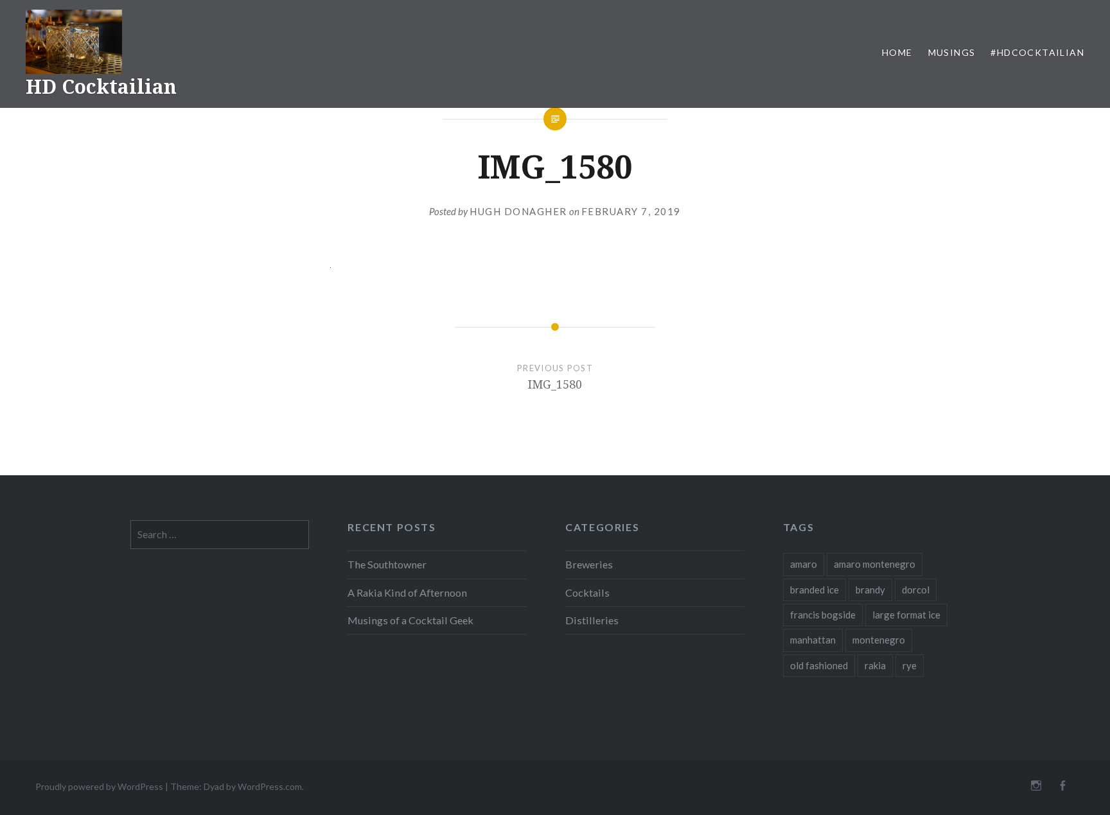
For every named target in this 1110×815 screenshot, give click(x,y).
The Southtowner (387, 564)
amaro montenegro (874, 564)
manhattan (813, 639)
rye (910, 665)
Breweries (589, 564)
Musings (952, 52)
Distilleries (592, 620)
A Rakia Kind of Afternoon (407, 592)
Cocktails (587, 592)
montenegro (878, 639)
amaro (803, 564)
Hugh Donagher (518, 211)
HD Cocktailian (101, 86)
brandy (870, 589)
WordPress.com (270, 786)
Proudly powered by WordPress (99, 786)
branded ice (814, 589)
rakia (875, 665)
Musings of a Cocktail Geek (410, 620)
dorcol (915, 589)
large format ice (906, 614)
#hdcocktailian (1037, 52)
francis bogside (823, 614)
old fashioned (819, 665)
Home (897, 52)
